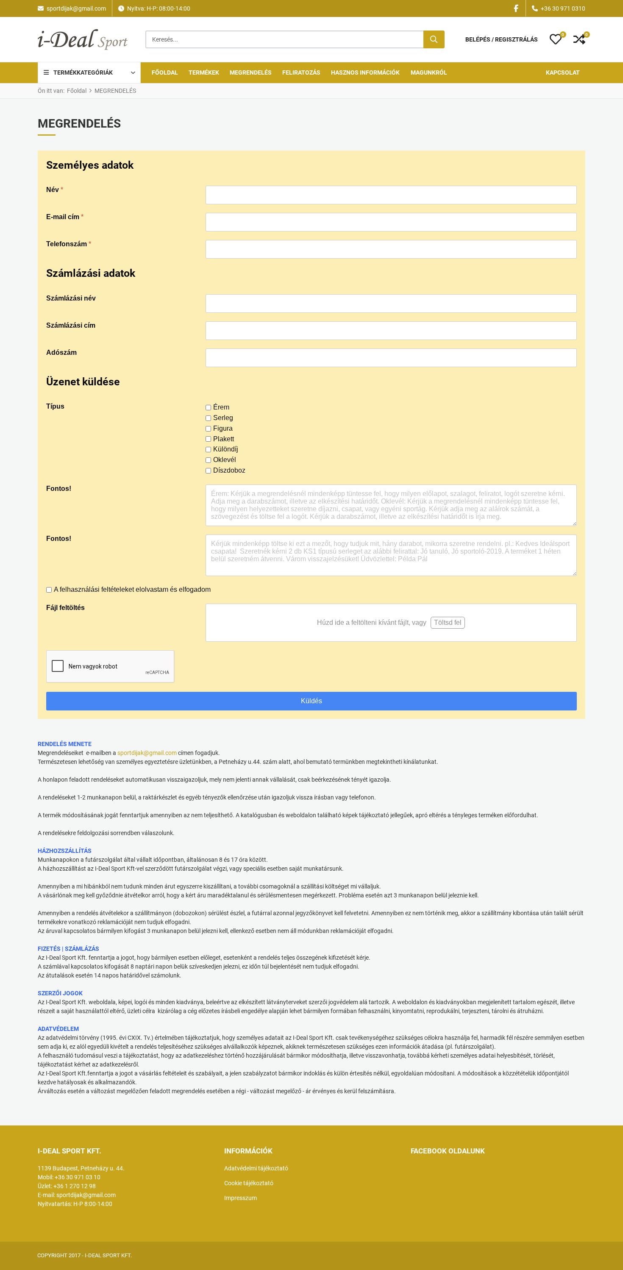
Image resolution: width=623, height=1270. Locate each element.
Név (54, 189)
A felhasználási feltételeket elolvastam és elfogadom (132, 589)
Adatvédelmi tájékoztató (256, 1168)
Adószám (61, 352)
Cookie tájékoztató (248, 1183)
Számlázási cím (70, 325)
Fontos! (58, 488)
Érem (221, 407)
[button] (556, 39)
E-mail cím (64, 216)
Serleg (223, 417)
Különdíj (225, 449)
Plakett (223, 439)
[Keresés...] (434, 39)
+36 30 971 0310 (563, 8)
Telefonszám (68, 244)
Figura (223, 428)
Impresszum (240, 1198)
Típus (55, 406)
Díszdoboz (229, 470)
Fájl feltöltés (65, 607)
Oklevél (224, 459)
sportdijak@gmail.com (76, 8)
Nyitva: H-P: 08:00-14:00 (158, 8)
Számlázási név (71, 298)
